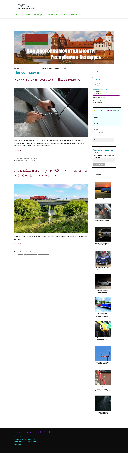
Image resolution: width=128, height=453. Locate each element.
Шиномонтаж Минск (53, 15)
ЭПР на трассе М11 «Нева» (102, 198)
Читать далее (18, 150)
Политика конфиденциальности (25, 442)
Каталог (74, 15)
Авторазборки (38, 15)
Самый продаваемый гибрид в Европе (102, 291)
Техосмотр (26, 15)
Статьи (65, 15)
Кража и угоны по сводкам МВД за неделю (47, 79)
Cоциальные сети (67, 6)
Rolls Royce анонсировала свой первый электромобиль (102, 245)
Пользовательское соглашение (24, 439)
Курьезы (27, 160)
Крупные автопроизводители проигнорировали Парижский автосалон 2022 (102, 389)
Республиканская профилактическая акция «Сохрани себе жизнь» (102, 315)
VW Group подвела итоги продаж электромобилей (102, 268)
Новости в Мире (24, 252)
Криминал (21, 160)
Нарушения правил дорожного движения (36, 254)
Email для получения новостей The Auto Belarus (104, 156)
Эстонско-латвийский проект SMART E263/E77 (102, 413)
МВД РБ (33, 160)
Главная (16, 15)
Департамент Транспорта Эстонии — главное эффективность (102, 363)
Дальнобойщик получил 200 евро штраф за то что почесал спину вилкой (50, 173)
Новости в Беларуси (26, 158)
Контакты (78, 6)
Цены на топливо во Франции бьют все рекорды (102, 339)
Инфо (85, 6)
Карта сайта (18, 437)
